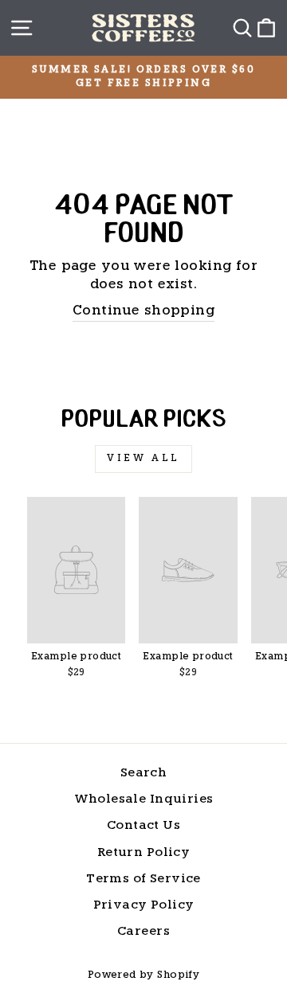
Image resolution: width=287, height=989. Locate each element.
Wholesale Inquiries (144, 800)
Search (143, 774)
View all (143, 458)
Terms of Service (143, 879)
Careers (143, 932)
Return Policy (143, 853)
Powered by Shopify (143, 975)
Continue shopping (143, 311)
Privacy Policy (144, 906)
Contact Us (143, 826)
